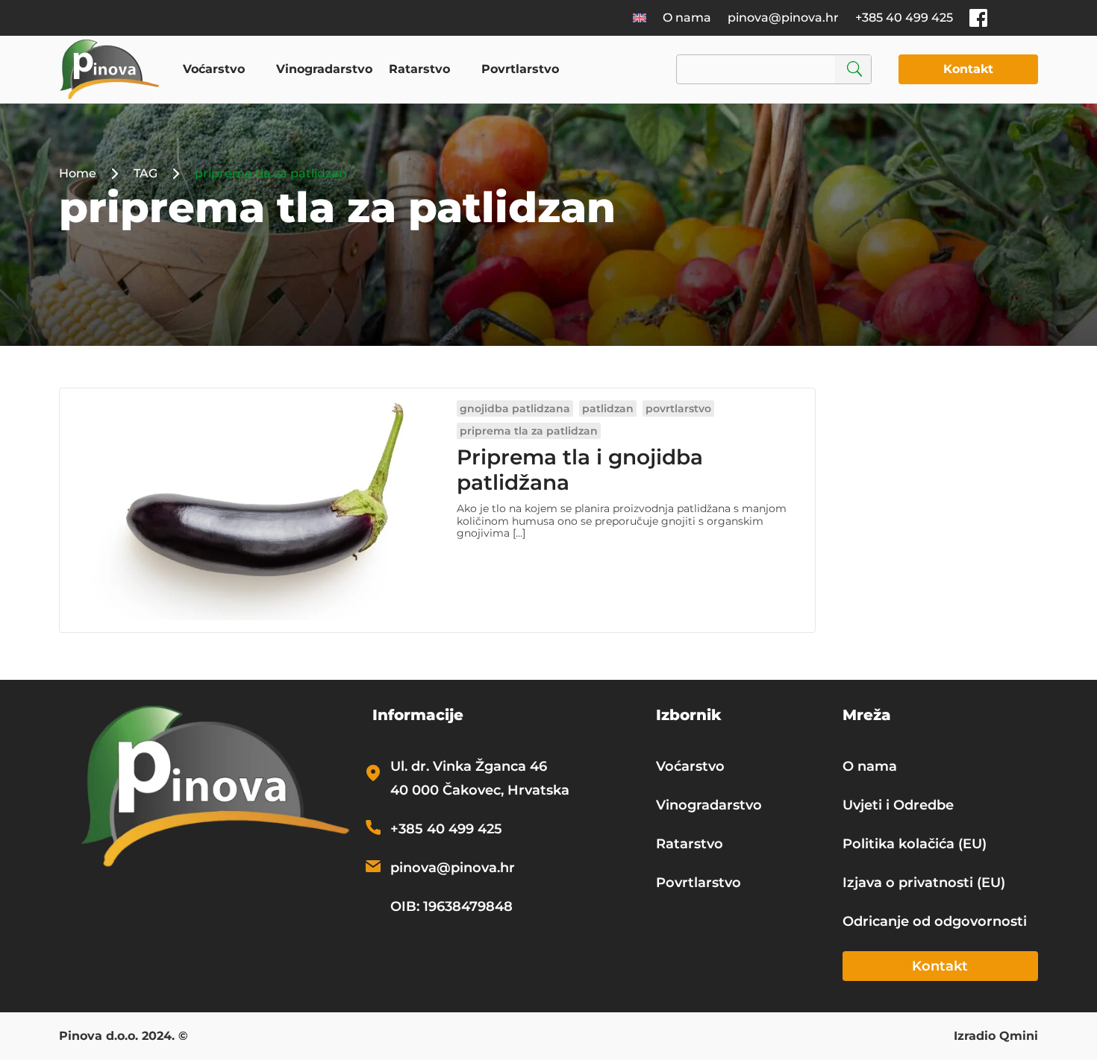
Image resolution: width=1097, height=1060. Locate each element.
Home (77, 173)
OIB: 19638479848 (451, 906)
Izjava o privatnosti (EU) (924, 882)
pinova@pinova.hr (783, 17)
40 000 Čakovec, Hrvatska (479, 790)
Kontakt (968, 69)
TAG (145, 173)
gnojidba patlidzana (515, 408)
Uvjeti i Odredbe (898, 805)
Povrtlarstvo (520, 69)
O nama (687, 17)
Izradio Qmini (996, 1037)
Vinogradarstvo (324, 69)
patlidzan (608, 408)
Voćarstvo (214, 69)
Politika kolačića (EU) (915, 844)
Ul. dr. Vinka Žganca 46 (468, 766)
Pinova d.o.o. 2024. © (123, 1037)
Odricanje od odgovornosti (935, 921)
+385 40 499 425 (904, 17)
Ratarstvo (419, 69)
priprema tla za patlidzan (529, 431)
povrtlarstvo (678, 408)
